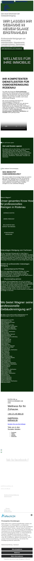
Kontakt (6, 10)
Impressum (8, 496)
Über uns (6, 6)
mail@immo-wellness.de (13, 419)
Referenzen (7, 7)
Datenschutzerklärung (11, 495)
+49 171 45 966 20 (15, 414)
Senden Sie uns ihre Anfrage (16, 424)
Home (6, 5)
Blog (5, 9)
